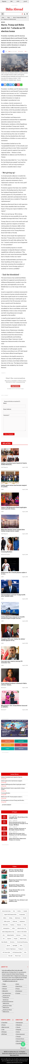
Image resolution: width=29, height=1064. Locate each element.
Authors (5, 986)
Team (4, 984)
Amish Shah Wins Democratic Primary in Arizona (17, 839)
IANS (2, 489)
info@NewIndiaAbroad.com (10, 981)
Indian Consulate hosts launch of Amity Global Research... (14, 463)
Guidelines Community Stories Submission (8, 1001)
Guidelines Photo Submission (7, 1010)
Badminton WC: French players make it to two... (14, 573)
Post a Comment (9, 434)
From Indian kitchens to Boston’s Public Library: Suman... (14, 684)
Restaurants (20, 1022)
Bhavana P (3, 687)
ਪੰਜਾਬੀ (18, 1)
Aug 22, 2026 (25, 511)
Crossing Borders (6, 552)
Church (18, 1027)
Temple (19, 1036)
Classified (21, 741)
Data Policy (19, 986)
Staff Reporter (4, 467)
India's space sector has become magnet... (12, 780)
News (8, 17)
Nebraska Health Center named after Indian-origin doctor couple (13, 530)
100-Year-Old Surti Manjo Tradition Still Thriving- (16, 870)
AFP (6, 51)
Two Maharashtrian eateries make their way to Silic (17, 895)
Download (15, 815)
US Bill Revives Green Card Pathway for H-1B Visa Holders (18, 834)
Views (10, 815)
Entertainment (21, 1034)
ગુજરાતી (25, 1)
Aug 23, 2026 (25, 467)
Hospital (19, 1029)
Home (3, 17)
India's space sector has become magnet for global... (14, 486)
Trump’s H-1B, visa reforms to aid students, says (18, 900)
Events (7, 748)
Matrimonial (7, 744)
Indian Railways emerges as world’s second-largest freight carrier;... (13, 617)
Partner (5, 988)
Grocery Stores (20, 1039)
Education (19, 1025)
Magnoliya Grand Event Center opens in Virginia (18, 880)
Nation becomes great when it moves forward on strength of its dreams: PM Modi (18, 823)
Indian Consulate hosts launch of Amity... (12, 777)
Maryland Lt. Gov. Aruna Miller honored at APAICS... (14, 706)
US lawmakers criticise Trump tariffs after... (13, 800)
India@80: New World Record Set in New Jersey (18, 817)
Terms (18, 988)
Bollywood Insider (5, 554)
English (4, 1)
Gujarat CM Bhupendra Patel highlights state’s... (13, 784)
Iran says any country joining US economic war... (11, 661)
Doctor (18, 1032)
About (17, 984)
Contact (18, 993)
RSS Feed (4, 1034)
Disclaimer (19, 991)
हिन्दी (11, 1)
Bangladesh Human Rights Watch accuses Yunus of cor (17, 885)
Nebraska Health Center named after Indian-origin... (13, 788)
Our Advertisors (7, 993)
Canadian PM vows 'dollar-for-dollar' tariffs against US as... (13, 639)
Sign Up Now (15, 386)
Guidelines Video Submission (7, 1006)
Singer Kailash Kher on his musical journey (17, 890)
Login (22, 388)
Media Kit (5, 991)
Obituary (21, 748)
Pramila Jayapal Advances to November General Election (17, 829)
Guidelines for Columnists (6, 996)
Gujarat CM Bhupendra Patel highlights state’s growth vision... (14, 508)
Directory (7, 741)
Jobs (21, 744)
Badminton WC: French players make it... (12, 796)
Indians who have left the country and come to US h (16, 875)
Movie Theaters (21, 1041)
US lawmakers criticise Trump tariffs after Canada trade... (13, 595)
